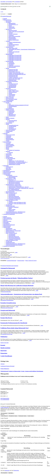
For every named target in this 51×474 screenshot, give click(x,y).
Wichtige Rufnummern (5, 368)
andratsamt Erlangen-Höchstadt (7, 366)
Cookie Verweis (31, 415)
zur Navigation (9, 1)
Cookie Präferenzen (5, 407)
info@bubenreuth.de (5, 398)
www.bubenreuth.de (5, 399)
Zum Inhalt (3, 1)
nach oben (6, 342)
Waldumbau (4, 336)
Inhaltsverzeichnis (5, 348)
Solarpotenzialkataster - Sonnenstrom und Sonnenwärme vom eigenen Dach (21, 294)
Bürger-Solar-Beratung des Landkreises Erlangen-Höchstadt (17, 285)
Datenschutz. (16, 470)
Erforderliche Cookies (13, 415)
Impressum (4, 350)
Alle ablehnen (11, 413)
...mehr (16, 252)
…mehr (6, 275)
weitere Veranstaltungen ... (5, 258)
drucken (2, 342)
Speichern (10, 472)
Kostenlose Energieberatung (8, 303)
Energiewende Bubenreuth (8, 310)
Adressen (2, 363)
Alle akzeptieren (4, 413)
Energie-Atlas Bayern (6, 318)
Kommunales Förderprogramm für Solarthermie (14, 323)
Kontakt (3, 345)
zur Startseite (17, 1)
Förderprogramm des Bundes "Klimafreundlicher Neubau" (17, 278)
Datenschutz (4, 353)
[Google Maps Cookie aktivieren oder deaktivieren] (1, 445)
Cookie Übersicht (4, 415)
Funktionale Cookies (22, 415)
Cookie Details (4, 434)
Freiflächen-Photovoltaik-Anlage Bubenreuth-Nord (14, 328)
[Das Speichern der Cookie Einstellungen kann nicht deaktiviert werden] (1, 433)
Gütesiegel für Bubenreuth (8, 268)
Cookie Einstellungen (6, 356)
